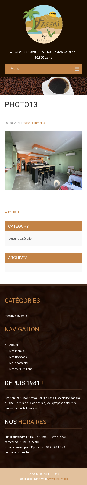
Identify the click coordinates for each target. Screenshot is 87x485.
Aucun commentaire (35, 122)
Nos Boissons (18, 357)
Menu (14, 69)
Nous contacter (18, 363)
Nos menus (16, 351)
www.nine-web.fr (57, 479)
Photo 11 (12, 211)
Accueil (14, 345)
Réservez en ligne (20, 369)
